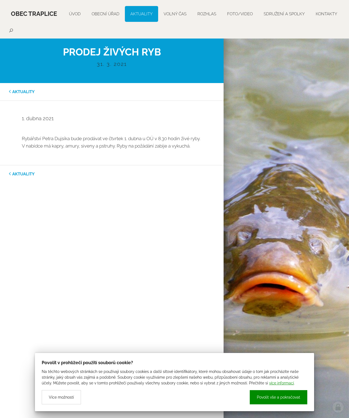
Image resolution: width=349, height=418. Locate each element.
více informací (281, 383)
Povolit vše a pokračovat (278, 397)
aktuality (23, 91)
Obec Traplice (34, 13)
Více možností (61, 397)
